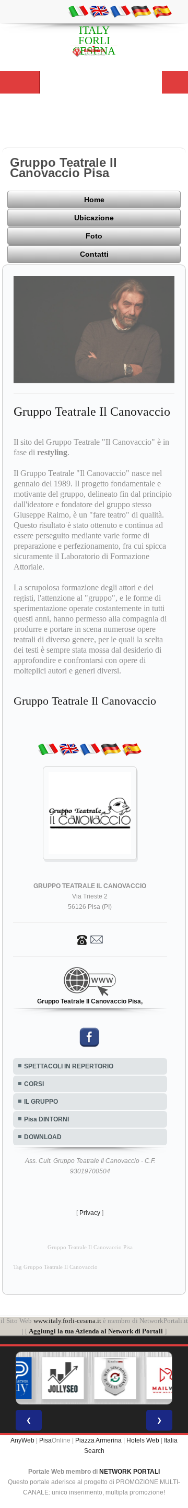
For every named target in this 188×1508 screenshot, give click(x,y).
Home (94, 199)
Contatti (94, 254)
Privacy (89, 1212)
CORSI (34, 1084)
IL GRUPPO (41, 1101)
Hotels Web (142, 1440)
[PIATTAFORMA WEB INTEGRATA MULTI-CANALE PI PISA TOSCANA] (95, 1378)
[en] (99, 11)
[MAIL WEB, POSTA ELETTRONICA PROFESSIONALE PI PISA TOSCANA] (148, 1378)
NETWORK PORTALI (129, 1471)
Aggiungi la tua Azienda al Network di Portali (96, 1331)
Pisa (45, 1440)
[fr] (120, 11)
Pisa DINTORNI (46, 1119)
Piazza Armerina (98, 1440)
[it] (78, 11)
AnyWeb (22, 1440)
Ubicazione (94, 218)
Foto (94, 236)
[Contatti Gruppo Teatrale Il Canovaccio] (90, 939)
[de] (141, 11)
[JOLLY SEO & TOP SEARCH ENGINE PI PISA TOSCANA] (43, 1378)
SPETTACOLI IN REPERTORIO (68, 1066)
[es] (161, 11)
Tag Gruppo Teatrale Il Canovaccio (55, 1267)
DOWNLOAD (43, 1137)
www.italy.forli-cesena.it (67, 1321)
